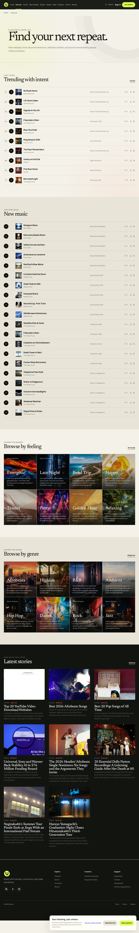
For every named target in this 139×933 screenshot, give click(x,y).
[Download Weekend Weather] (130, 403)
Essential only (110, 923)
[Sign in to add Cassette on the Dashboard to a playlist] (134, 344)
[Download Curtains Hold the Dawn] (130, 275)
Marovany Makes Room (34, 235)
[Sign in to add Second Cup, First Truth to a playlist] (134, 305)
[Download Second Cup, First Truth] (130, 305)
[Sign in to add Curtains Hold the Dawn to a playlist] (134, 275)
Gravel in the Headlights (34, 391)
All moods (131, 448)
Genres (42, 5)
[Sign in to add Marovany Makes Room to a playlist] (134, 236)
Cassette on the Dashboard (36, 342)
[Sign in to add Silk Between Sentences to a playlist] (134, 315)
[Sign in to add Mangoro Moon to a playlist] (134, 226)
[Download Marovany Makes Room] (130, 236)
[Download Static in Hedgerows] (130, 383)
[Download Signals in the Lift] (130, 112)
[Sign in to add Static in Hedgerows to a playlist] (134, 383)
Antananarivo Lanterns (34, 254)
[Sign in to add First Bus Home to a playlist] (134, 170)
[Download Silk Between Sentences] (130, 315)
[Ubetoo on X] (6, 889)
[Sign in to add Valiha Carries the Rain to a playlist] (134, 246)
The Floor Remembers (33, 149)
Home (12, 5)
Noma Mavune (28, 93)
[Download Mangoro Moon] (130, 226)
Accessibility (118, 883)
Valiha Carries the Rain (34, 244)
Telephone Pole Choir (33, 372)
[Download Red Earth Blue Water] (130, 266)
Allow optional (126, 923)
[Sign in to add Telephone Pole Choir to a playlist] (134, 373)
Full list (132, 81)
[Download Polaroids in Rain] (130, 121)
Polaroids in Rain (31, 120)
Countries (58, 883)
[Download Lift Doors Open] (130, 102)
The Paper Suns (29, 123)
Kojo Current (28, 142)
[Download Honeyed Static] (130, 295)
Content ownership (91, 876)
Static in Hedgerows (97, 373)
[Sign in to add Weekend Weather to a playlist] (134, 403)
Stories (74, 5)
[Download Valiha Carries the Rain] (130, 246)
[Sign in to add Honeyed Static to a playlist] (134, 295)
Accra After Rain (95, 141)
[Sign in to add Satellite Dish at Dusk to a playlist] (134, 324)
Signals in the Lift (31, 110)
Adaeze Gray (27, 277)
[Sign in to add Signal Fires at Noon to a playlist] (134, 412)
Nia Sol (25, 162)
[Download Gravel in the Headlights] (130, 393)
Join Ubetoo (128, 5)
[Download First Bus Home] (130, 170)
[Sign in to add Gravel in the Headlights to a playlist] (134, 393)
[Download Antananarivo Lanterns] (130, 256)
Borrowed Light (30, 178)
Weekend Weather (32, 401)
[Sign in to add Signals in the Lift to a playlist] (134, 112)
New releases (34, 5)
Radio (54, 5)
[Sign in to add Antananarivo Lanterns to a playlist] (134, 256)
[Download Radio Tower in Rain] (130, 354)
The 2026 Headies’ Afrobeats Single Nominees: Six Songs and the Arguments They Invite (69, 767)
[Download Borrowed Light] (130, 180)
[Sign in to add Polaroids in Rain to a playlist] (134, 121)
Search (57, 880)
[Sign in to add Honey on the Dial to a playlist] (134, 161)
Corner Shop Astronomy (34, 362)
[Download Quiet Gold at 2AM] (130, 285)
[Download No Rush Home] (130, 92)
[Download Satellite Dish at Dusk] (130, 324)
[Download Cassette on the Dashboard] (130, 344)
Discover (19, 5)
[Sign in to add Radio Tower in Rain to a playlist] (134, 354)
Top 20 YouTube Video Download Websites (19, 708)
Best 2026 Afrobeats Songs (68, 706)
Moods (49, 5)
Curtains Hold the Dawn (34, 274)
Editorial (132, 663)
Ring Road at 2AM (31, 139)
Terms (117, 904)
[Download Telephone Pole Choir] (130, 373)
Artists (67, 5)
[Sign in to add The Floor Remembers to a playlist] (134, 151)
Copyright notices (90, 880)
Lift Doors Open (30, 100)
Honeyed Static (30, 293)
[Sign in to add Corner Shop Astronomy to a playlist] (134, 363)
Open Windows (95, 160)
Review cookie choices (93, 923)
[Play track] (11, 92)
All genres (131, 555)
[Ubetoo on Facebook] (12, 889)
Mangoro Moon (30, 225)
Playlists (61, 5)
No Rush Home (30, 90)
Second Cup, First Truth (34, 303)
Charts (25, 5)
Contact (117, 880)
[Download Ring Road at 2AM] (130, 141)
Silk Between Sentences (34, 313)
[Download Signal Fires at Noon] (130, 412)
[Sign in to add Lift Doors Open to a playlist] (134, 102)
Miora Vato (27, 228)
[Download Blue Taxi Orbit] (130, 131)
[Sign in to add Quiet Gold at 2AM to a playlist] (134, 285)
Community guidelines (122, 887)
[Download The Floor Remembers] (130, 151)
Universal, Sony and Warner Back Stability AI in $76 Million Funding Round (23, 765)
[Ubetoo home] (6, 4)
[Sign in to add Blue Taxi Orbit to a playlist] (134, 131)
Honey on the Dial (31, 159)
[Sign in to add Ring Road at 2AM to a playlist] (134, 141)
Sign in (118, 4)
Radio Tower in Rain (32, 352)
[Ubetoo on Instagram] (19, 889)
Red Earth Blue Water (97, 226)
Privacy (124, 904)
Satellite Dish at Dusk (33, 323)
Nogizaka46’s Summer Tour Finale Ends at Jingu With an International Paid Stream (24, 828)
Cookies (132, 904)
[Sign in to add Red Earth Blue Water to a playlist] (134, 266)
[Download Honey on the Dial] (130, 161)
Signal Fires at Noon (32, 411)
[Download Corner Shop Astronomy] (130, 363)
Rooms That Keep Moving (99, 92)
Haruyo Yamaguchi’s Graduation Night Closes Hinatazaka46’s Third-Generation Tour (66, 830)
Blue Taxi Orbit (30, 129)
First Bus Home (30, 169)
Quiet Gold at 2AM (96, 275)
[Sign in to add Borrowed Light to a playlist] (134, 180)
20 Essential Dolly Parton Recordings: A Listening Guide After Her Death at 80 (114, 765)
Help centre (118, 876)
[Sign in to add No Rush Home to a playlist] (134, 92)
